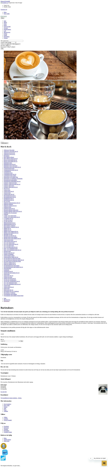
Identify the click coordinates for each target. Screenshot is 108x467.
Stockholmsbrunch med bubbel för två (13, 267)
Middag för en (7, 228)
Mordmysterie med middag (10, 237)
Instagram (6, 427)
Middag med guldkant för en (11, 231)
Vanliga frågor (7, 439)
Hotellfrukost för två (9, 200)
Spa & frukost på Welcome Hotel (12, 258)
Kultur (5, 33)
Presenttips (6, 430)
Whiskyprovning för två (10, 278)
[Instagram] (3, 16)
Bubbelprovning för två (9, 164)
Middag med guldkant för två (11, 233)
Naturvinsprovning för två (10, 241)
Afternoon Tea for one (9, 153)
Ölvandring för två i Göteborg (11, 291)
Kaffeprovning (7, 207)
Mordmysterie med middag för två (12, 238)
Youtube (6, 429)
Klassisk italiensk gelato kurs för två (13, 211)
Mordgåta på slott (8, 234)
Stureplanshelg (7, 268)
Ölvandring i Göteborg (9, 292)
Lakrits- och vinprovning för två (12, 217)
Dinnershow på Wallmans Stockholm (13, 178)
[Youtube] (4, 16)
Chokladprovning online (10, 175)
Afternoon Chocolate (9, 150)
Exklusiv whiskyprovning (10, 183)
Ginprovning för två (9, 191)
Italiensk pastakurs (8, 204)
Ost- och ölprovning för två (10, 247)
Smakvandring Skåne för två (11, 257)
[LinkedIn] (6, 16)
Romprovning (7, 251)
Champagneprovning (9, 168)
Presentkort (6, 36)
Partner (5, 407)
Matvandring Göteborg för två (11, 227)
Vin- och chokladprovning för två (12, 284)
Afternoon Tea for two (9, 154)
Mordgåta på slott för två (10, 235)
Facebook (6, 426)
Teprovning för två (8, 275)
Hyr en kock (7, 201)
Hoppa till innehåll (5, 1)
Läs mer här (4, 391)
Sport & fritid (7, 26)
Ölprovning (7, 288)
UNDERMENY (4, 143)
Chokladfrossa (7, 171)
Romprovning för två (9, 252)
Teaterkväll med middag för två (11, 272)
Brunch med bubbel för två (10, 161)
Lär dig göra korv (8, 221)
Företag (6, 38)
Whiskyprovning (8, 277)
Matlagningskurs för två (10, 224)
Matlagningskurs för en (9, 223)
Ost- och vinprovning (9, 242)
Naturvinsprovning (8, 240)
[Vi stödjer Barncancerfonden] (5, 454)
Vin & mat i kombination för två (12, 281)
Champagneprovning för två (11, 170)
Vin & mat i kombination (10, 280)
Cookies (6, 418)
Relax (5, 25)
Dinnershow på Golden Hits (11, 177)
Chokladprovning (8, 173)
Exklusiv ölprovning (9, 185)
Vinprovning (7, 285)
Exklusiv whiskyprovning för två (12, 184)
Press (5, 409)
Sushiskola (6, 270)
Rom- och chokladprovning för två (12, 250)
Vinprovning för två (9, 287)
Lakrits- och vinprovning (10, 215)
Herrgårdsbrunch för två (10, 197)
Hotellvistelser (7, 29)
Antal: (2, 341)
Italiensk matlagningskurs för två (12, 203)
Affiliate (6, 411)
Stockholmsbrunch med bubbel (11, 265)
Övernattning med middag (10, 294)
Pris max (3, 45)
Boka (5, 12)
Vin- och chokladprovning (10, 282)
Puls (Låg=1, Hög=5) (6, 47)
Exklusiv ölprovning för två (11, 187)
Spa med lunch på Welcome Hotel (12, 261)
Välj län (3, 42)
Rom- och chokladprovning (11, 248)
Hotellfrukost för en (9, 198)
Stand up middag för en (9, 262)
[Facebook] (1, 16)
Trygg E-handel (8, 420)
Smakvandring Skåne (9, 255)
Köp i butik (6, 13)
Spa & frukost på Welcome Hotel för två (14, 260)
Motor (5, 22)
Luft (5, 31)
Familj (5, 35)
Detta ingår (6, 441)
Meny (2, 18)
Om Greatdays (7, 404)
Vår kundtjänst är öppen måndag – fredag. (11, 398)
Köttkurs (6, 214)
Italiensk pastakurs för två (10, 205)
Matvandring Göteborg (9, 225)
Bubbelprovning (8, 163)
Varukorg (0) (4, 9)
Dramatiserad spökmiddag (10, 180)
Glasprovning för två (9, 194)
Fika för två (7, 188)
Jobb (5, 408)
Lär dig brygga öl (8, 220)
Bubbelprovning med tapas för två (12, 167)
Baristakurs (6, 155)
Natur (5, 23)
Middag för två (7, 230)
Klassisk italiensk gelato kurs (11, 210)
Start (5, 21)
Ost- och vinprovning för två (11, 244)
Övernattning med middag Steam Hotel (13, 295)
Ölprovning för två (8, 290)
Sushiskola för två (8, 271)
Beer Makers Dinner (9, 157)
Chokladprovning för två (10, 174)
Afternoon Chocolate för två (11, 151)
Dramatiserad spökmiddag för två (12, 181)
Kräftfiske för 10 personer (10, 213)
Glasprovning (7, 193)
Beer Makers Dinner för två (11, 158)
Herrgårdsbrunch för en (9, 195)
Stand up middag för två (10, 264)
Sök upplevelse (4, 40)
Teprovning (7, 274)
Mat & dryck (7, 32)
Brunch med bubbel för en (10, 160)
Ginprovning (7, 190)
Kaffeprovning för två (9, 208)
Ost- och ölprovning (9, 245)
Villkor (5, 417)
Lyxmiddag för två (8, 218)
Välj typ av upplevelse (6, 44)
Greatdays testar (8, 432)
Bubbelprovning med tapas (10, 165)
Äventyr (6, 28)
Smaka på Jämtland (8, 254)
